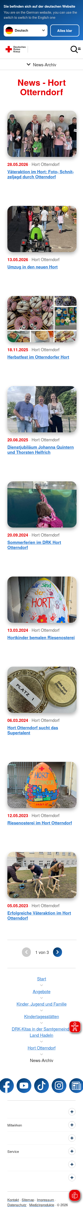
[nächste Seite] (57, 952)
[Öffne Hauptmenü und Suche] (75, 49)
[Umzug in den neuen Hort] (42, 229)
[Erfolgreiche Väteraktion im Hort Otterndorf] (42, 875)
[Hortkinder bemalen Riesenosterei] (42, 600)
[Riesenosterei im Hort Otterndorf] (42, 785)
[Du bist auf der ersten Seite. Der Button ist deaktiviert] (26, 952)
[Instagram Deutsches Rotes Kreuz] (59, 1085)
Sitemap (28, 1199)
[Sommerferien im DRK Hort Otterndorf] (42, 504)
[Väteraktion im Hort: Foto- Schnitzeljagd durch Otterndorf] (42, 134)
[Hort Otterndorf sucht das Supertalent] (42, 690)
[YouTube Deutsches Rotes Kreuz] (24, 1085)
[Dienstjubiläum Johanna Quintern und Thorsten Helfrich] (42, 409)
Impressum (45, 1199)
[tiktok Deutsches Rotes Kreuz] (41, 1085)
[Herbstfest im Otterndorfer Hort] (42, 319)
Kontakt (13, 1199)
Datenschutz (17, 1204)
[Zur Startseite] (34, 49)
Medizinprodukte (41, 1204)
